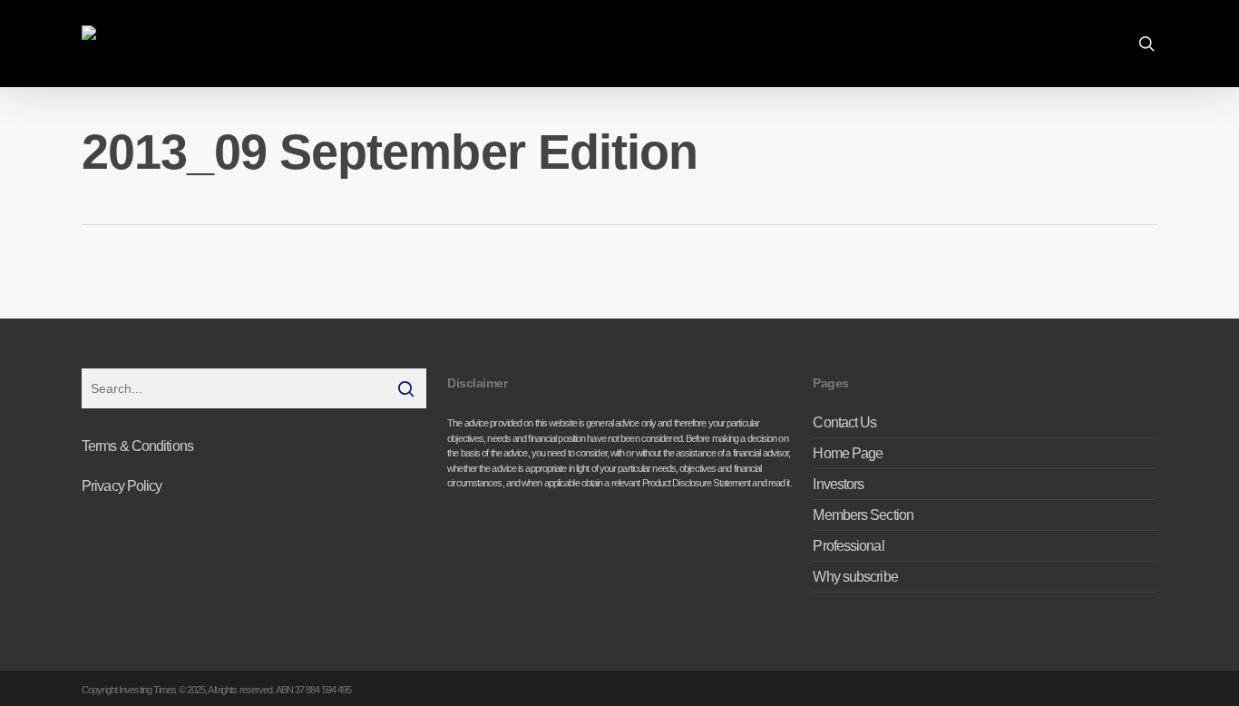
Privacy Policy (121, 486)
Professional (848, 546)
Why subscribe (855, 576)
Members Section (863, 515)
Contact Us (844, 423)
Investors (838, 484)
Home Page (848, 453)
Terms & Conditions (137, 446)
